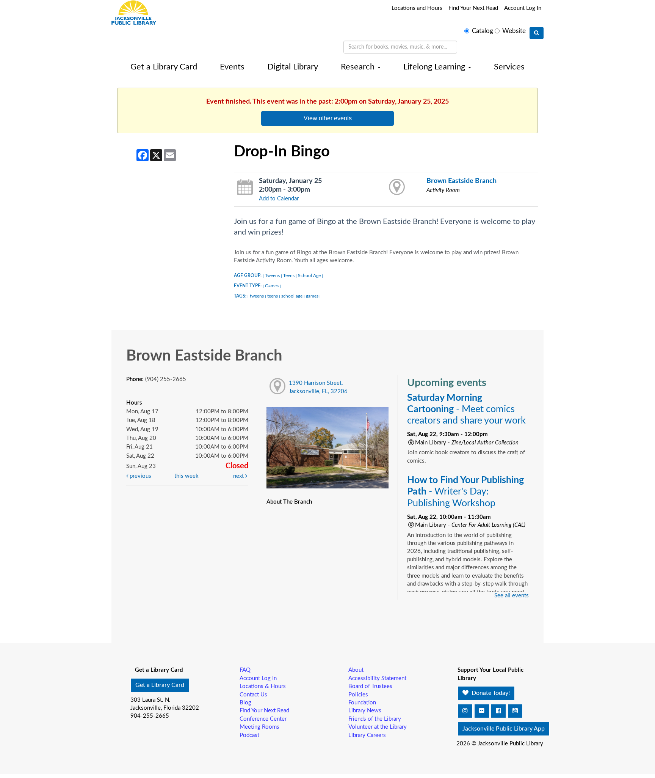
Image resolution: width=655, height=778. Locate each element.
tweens (257, 296)
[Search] (537, 33)
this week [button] (186, 476)
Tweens (272, 275)
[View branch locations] (397, 187)
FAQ (245, 670)
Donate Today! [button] (490, 693)
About (356, 670)
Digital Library (292, 67)
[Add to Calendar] (245, 187)
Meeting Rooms (259, 727)
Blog (245, 703)
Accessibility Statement (377, 678)
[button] (465, 711)
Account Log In (522, 8)
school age (291, 296)
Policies (358, 695)
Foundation (362, 703)
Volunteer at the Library (377, 727)
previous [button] (139, 476)
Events (232, 67)
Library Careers (367, 735)
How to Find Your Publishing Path (465, 492)
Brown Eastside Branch (461, 181)
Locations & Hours (263, 686)
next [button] (239, 476)
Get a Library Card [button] (159, 685)
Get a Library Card (163, 67)
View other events (328, 118)
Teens (289, 275)
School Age (309, 275)
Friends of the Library (374, 719)
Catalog (482, 31)
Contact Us (253, 695)
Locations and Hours (417, 8)
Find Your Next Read (473, 8)
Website (514, 31)
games (312, 296)
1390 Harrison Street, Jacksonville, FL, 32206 (318, 387)
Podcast (249, 735)
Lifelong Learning (435, 67)
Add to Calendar (279, 199)
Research (359, 67)
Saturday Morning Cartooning (466, 409)
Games (272, 285)
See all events (511, 595)
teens (272, 296)
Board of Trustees (370, 686)
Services (509, 67)
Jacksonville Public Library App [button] (503, 729)
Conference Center (263, 719)
